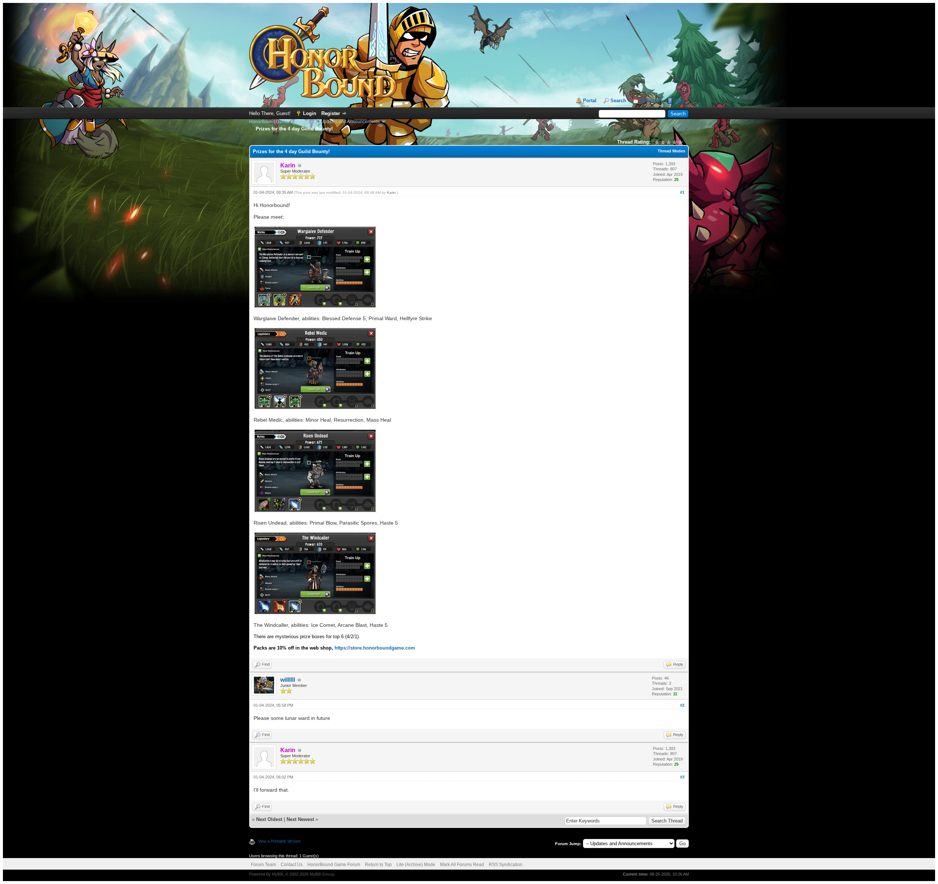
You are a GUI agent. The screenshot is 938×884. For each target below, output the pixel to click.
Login (309, 113)
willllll (287, 680)
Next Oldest (269, 819)
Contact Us (292, 864)
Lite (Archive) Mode (415, 864)
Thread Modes (671, 151)
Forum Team (263, 864)
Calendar (650, 100)
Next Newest (300, 819)
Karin (391, 193)
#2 (682, 705)
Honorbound (304, 121)
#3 (682, 777)
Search (618, 100)
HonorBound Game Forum (333, 864)
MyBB (277, 874)
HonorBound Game (268, 121)
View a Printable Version (279, 841)
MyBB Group (322, 874)
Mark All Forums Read (462, 864)
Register (330, 113)
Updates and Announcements (350, 121)
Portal (590, 100)
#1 (682, 192)
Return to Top (378, 864)
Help (679, 100)
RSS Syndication (505, 864)
